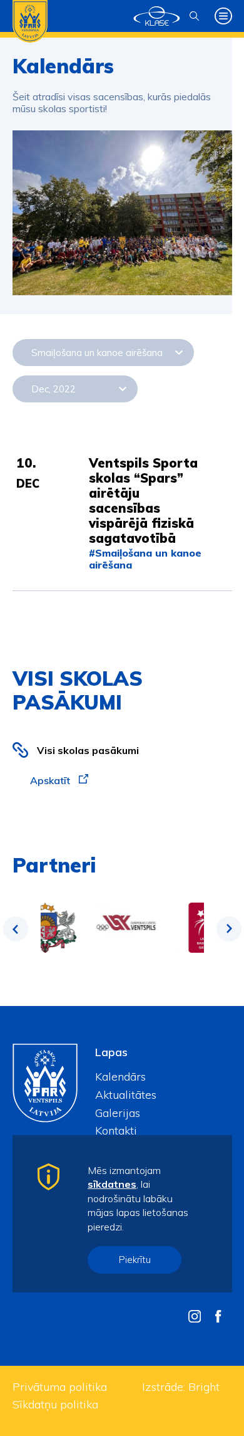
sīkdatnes (112, 1184)
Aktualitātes (125, 1094)
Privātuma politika (60, 1387)
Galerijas (117, 1113)
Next (228, 929)
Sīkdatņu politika (55, 1404)
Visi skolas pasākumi (88, 750)
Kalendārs (120, 1076)
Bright (204, 1387)
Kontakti (116, 1130)
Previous (15, 929)
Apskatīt (51, 780)
